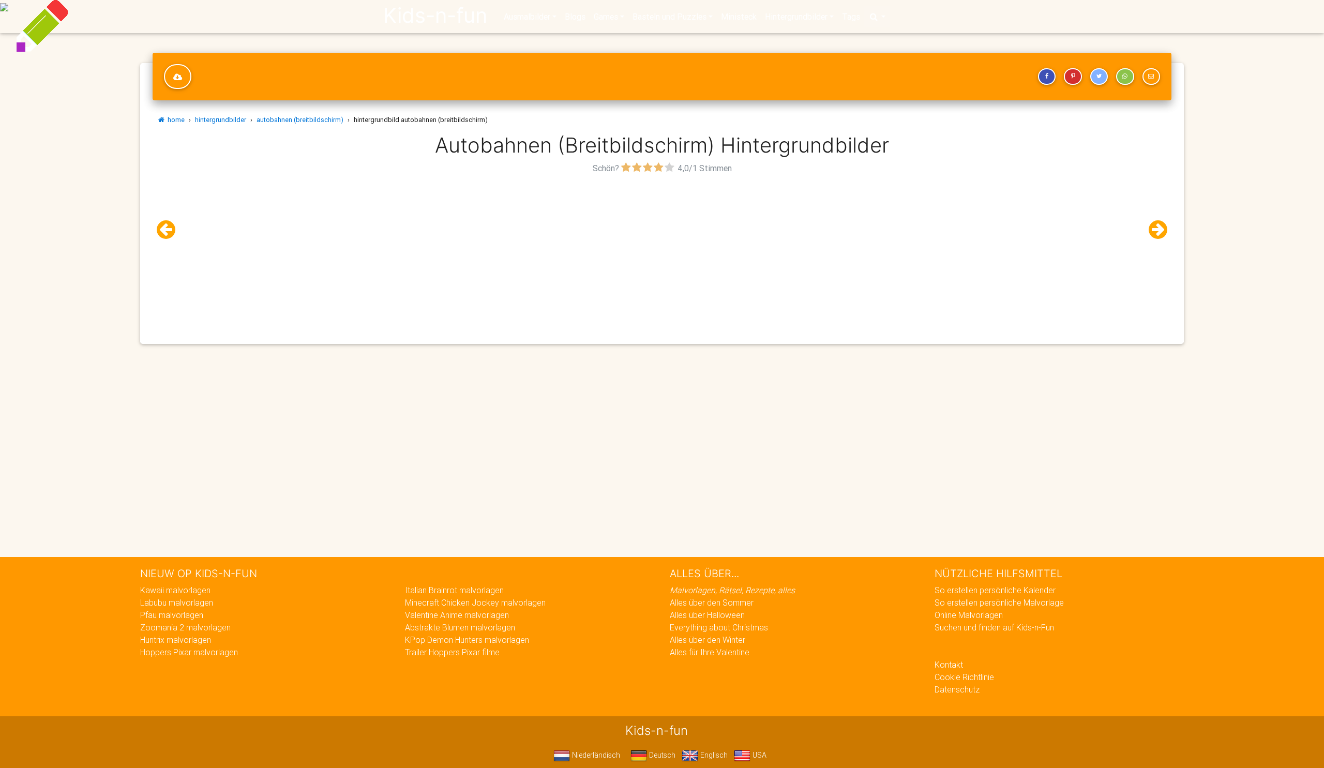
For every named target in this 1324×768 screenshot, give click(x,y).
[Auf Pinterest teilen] (1072, 76)
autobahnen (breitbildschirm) (300, 119)
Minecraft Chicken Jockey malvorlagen (475, 602)
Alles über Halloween (707, 615)
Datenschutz (957, 689)
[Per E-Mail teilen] (1151, 76)
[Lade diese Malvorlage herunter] (177, 76)
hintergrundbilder (220, 119)
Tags (851, 16)
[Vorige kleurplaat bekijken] (170, 230)
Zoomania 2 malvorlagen (185, 627)
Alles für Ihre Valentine (709, 652)
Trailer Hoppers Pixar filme (452, 652)
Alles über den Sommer (712, 602)
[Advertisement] (662, 248)
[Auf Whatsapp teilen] (1125, 76)
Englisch (713, 755)
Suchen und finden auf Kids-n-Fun (994, 627)
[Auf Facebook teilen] (1047, 76)
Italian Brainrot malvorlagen (454, 590)
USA (758, 755)
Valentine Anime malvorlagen (457, 615)
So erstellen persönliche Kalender (995, 590)
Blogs (575, 16)
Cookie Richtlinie (964, 677)
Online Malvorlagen (969, 615)
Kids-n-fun (435, 15)
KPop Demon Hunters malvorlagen (467, 640)
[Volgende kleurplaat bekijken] (1153, 230)
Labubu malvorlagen (176, 602)
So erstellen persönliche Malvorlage (999, 602)
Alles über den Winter (707, 640)
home (174, 119)
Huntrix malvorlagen (175, 640)
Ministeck (739, 16)
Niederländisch (595, 755)
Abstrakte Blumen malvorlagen (460, 627)
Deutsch (661, 755)
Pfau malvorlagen (171, 615)
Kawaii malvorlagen (175, 590)
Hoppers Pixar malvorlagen (189, 652)
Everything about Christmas (719, 627)
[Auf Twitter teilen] (1099, 76)
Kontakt (949, 664)
